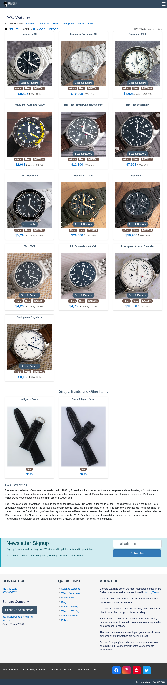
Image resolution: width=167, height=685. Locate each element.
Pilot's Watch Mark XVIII (83, 246)
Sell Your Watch (69, 615)
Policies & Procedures (62, 669)
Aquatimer (30, 23)
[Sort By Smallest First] (57, 28)
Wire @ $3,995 (35, 306)
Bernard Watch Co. (146, 682)
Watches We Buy (70, 611)
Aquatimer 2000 (137, 34)
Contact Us (14, 581)
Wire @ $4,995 (35, 235)
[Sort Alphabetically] (34, 28)
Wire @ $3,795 (144, 94)
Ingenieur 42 (137, 175)
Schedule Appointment (19, 610)
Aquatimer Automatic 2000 (30, 105)
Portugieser (68, 23)
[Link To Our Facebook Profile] (116, 670)
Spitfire (81, 23)
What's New (67, 597)
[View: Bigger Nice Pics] (6, 28)
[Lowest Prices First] (44, 28)
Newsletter (84, 669)
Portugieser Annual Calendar (137, 246)
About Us (109, 581)
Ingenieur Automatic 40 (83, 34)
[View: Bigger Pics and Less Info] (11, 28)
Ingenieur (44, 23)
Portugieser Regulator (29, 317)
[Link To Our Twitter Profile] (147, 670)
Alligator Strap (29, 399)
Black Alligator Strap (83, 399)
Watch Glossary (69, 606)
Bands (91, 24)
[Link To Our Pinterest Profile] (137, 670)
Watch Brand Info (70, 593)
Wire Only (36, 94)
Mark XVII (29, 246)
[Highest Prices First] (41, 28)
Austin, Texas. (151, 592)
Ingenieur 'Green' (83, 175)
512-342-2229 (9, 588)
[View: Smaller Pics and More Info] (17, 28)
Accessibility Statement (34, 669)
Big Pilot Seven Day (137, 105)
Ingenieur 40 (30, 34)
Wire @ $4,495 (89, 306)
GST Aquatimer (29, 175)
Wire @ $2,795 (35, 165)
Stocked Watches (70, 588)
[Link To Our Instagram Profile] (126, 670)
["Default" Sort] (28, 28)
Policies (65, 620)
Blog (63, 602)
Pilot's (55, 23)
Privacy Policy (10, 669)
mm (51, 28)
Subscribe (137, 553)
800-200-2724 (9, 592)
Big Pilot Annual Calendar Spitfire (83, 105)
